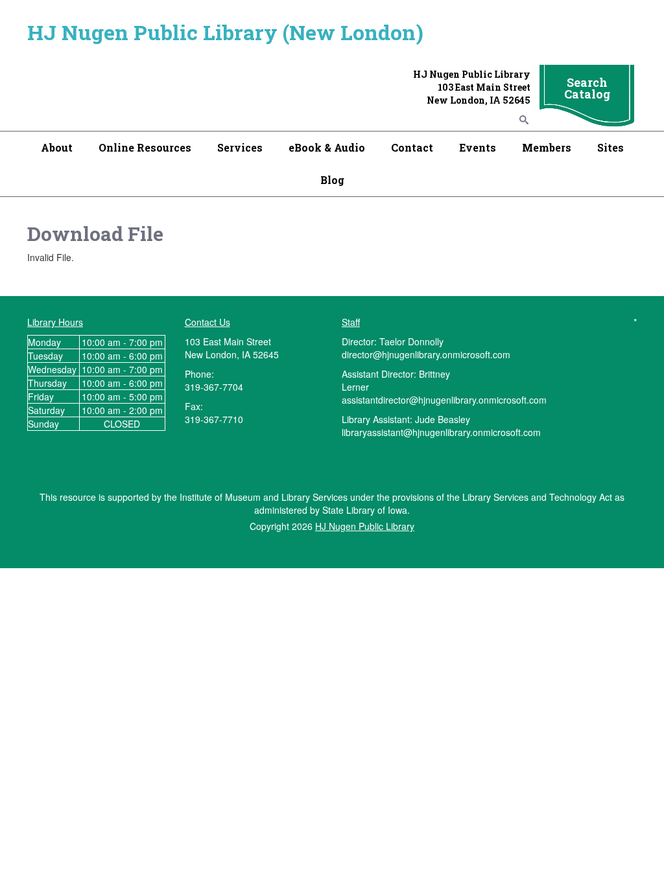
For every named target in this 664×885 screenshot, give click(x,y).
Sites (610, 147)
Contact (412, 147)
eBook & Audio (327, 147)
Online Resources (145, 147)
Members (546, 147)
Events (477, 147)
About (57, 147)
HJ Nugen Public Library (364, 526)
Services (240, 147)
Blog (332, 180)
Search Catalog (587, 88)
